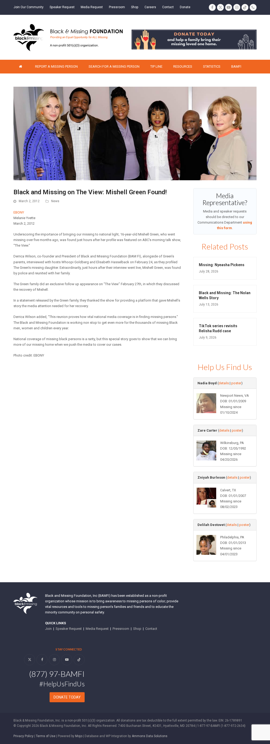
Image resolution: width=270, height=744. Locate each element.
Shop (137, 629)
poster (236, 383)
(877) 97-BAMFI (57, 673)
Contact (151, 629)
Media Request (97, 629)
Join (48, 629)
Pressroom (121, 629)
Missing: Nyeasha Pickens (221, 265)
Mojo (78, 736)
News (55, 201)
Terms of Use (45, 736)
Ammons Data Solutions (149, 736)
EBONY (18, 212)
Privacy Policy (23, 736)
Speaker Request (69, 629)
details (224, 383)
